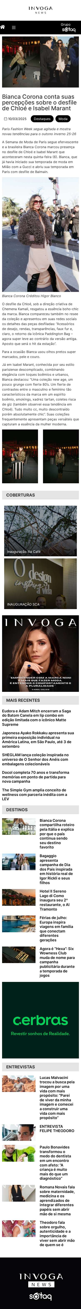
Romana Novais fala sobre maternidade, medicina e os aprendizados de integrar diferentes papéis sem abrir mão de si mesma (57, 1200)
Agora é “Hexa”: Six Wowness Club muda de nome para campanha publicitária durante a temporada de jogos (57, 962)
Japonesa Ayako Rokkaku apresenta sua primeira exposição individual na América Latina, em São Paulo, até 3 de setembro (38, 740)
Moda (63, 119)
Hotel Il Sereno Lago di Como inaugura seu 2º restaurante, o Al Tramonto (55, 900)
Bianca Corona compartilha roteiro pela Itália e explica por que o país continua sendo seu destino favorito (57, 833)
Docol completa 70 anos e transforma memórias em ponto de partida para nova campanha (35, 776)
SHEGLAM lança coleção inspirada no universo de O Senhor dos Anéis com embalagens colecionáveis (35, 759)
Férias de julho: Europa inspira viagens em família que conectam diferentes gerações (56, 928)
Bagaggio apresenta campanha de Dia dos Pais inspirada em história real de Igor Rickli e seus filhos (56, 869)
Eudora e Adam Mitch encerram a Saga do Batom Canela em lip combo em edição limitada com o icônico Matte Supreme (36, 718)
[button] (13, 27)
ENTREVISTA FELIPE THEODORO (57, 1128)
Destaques (42, 119)
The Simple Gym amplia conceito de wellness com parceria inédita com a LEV (34, 794)
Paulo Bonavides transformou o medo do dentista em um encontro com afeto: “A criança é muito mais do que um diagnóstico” (55, 1163)
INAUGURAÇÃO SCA (23, 604)
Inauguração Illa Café (23, 552)
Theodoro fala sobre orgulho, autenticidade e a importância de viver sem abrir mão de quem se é (57, 1233)
